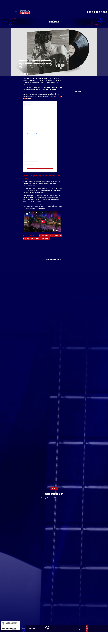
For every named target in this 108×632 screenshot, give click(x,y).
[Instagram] (92, 12)
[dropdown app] (101, 12)
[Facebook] (87, 12)
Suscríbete (54, 488)
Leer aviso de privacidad (7, 628)
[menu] (16, 12)
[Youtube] (94, 12)
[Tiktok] (97, 12)
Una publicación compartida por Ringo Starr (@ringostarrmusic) (39, 168)
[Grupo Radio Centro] (99, 12)
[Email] (104, 12)
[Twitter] (90, 12)
